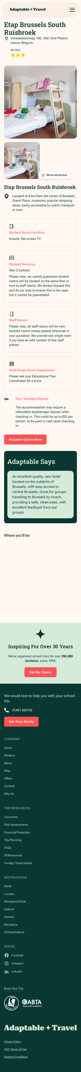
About (8, 747)
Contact (9, 786)
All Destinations (14, 932)
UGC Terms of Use (15, 1049)
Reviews (9, 755)
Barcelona (11, 924)
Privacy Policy (12, 1041)
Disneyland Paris (15, 901)
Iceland (9, 909)
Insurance (10, 817)
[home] (27, 10)
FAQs (7, 847)
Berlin (8, 886)
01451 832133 (22, 710)
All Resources (13, 855)
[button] (71, 10)
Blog (7, 770)
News (8, 763)
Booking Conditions (16, 1056)
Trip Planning (12, 840)
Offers (8, 778)
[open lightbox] (40, 102)
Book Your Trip (13, 988)
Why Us (9, 793)
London (9, 894)
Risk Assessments (16, 824)
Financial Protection (17, 832)
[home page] (40, 1028)
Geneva (9, 917)
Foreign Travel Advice (18, 863)
